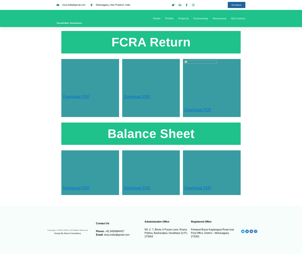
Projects (183, 18)
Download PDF (198, 110)
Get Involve (238, 18)
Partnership (200, 18)
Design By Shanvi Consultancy (67, 233)
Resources (219, 18)
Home (157, 18)
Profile (169, 18)
